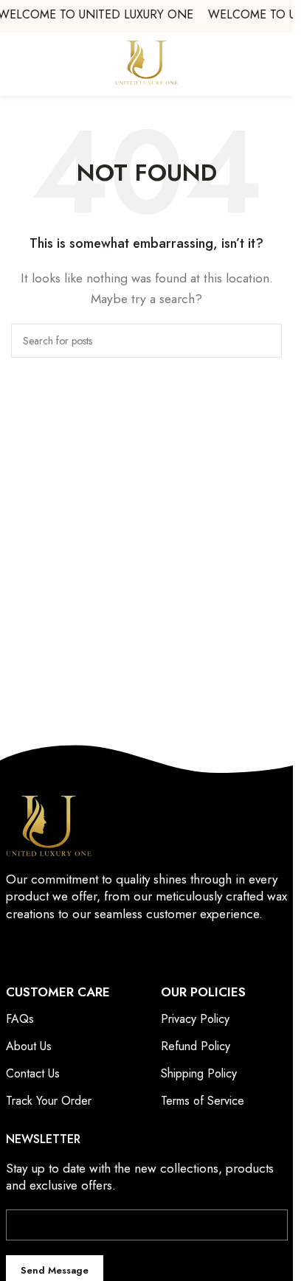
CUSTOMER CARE (58, 992)
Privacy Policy (195, 1018)
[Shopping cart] (17, 62)
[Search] (265, 341)
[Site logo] (146, 61)
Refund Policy (195, 1046)
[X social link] (33, 948)
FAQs (20, 1018)
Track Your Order (48, 1100)
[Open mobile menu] (276, 62)
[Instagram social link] (52, 948)
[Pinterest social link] (89, 948)
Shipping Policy (199, 1073)
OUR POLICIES (203, 992)
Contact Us (33, 1073)
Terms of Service (202, 1100)
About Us (29, 1046)
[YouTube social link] (70, 948)
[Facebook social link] (15, 948)
